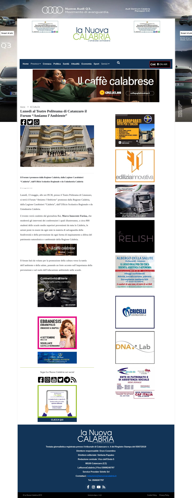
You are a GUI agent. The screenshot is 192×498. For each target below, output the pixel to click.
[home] (92, 33)
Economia (87, 64)
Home (26, 64)
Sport (96, 64)
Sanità (66, 64)
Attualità (75, 64)
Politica (57, 64)
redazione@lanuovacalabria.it (101, 476)
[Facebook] (88, 487)
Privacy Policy (164, 495)
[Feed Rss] (103, 487)
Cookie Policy (152, 495)
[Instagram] (93, 487)
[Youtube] (98, 487)
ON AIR (163, 64)
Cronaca (47, 64)
